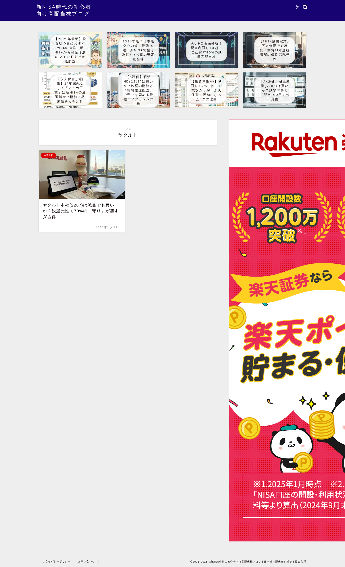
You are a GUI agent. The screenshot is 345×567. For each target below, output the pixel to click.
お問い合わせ (86, 561)
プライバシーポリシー (56, 561)
